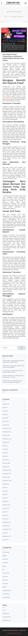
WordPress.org (6, 620)
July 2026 (5, 407)
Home (5, 16)
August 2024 (6, 442)
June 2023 (5, 491)
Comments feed (7, 617)
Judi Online (5, 559)
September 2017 (7, 536)
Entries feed (6, 613)
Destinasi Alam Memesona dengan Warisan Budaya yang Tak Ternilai (13, 376)
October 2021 (6, 525)
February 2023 (6, 505)
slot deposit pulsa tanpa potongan (10, 47)
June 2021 (5, 532)
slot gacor (15, 45)
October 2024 (6, 435)
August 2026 (6, 404)
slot (12, 45)
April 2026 (5, 418)
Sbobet (9, 45)
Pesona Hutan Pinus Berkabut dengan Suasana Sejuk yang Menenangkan (12, 381)
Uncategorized (6, 597)
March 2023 (6, 501)
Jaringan (5, 555)
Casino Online (6, 552)
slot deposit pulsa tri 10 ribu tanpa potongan (13, 48)
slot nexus (20, 45)
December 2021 (7, 522)
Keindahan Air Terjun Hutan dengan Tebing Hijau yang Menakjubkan (13, 366)
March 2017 (6, 539)
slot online (5, 583)
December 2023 (7, 470)
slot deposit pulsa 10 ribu (19, 46)
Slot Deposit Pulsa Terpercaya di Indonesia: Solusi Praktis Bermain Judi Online (13, 57)
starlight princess (7, 590)
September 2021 (7, 529)
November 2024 (7, 431)
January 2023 (6, 508)
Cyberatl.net (13, 2)
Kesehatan (5, 45)
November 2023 (7, 473)
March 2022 (6, 519)
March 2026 (6, 421)
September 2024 (7, 438)
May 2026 (5, 414)
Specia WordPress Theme (14, 633)
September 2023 (7, 480)
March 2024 (6, 459)
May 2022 (5, 512)
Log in (4, 610)
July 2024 (5, 445)
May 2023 (5, 494)
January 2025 (6, 425)
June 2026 (5, 411)
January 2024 (6, 466)
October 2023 (6, 477)
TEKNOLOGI (8, 46)
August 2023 (6, 484)
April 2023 (5, 498)
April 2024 (5, 456)
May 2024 (5, 452)
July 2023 (5, 487)
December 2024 (7, 428)
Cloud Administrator (7, 43)
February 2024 (6, 463)
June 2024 (5, 449)
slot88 (4, 587)
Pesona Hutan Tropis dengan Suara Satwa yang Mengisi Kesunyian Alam (13, 361)
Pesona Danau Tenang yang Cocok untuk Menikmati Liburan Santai (13, 371)
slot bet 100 (6, 573)
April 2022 (5, 515)
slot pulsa (19, 49)
